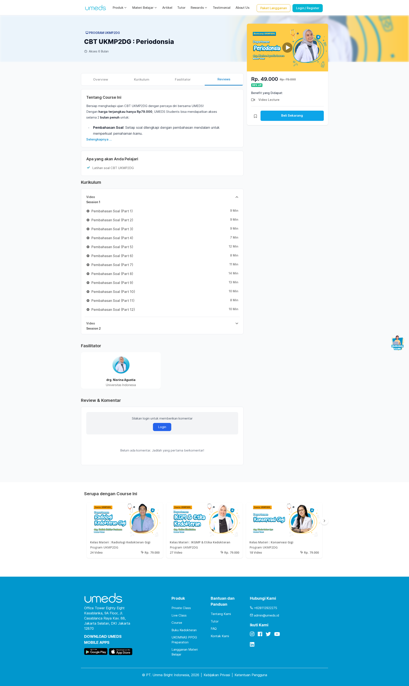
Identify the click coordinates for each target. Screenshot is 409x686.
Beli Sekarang (292, 115)
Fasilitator (183, 79)
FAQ (214, 629)
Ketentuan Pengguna (251, 675)
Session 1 (93, 199)
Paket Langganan (273, 8)
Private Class (181, 608)
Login (162, 427)
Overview (100, 79)
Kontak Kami (220, 636)
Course (176, 623)
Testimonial (221, 8)
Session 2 (93, 325)
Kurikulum (141, 79)
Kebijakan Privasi (217, 675)
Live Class (179, 615)
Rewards (197, 8)
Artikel (167, 8)
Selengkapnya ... (99, 139)
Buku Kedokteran (184, 630)
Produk (118, 8)
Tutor (181, 8)
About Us (242, 8)
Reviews (223, 79)
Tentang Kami (221, 614)
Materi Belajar (143, 8)
